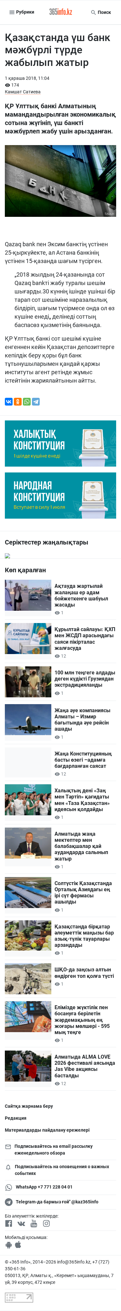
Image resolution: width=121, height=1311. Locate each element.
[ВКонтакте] (9, 402)
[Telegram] (36, 402)
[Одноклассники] (18, 402)
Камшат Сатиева (23, 91)
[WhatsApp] (27, 402)
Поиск (104, 12)
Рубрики (24, 12)
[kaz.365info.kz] (60, 12)
